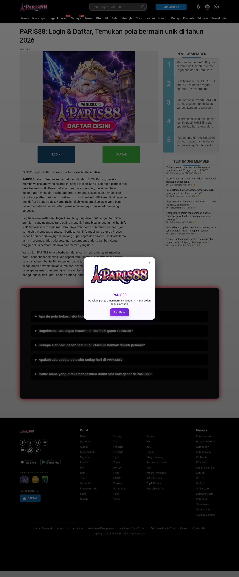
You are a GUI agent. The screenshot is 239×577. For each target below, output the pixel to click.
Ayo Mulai (119, 312)
